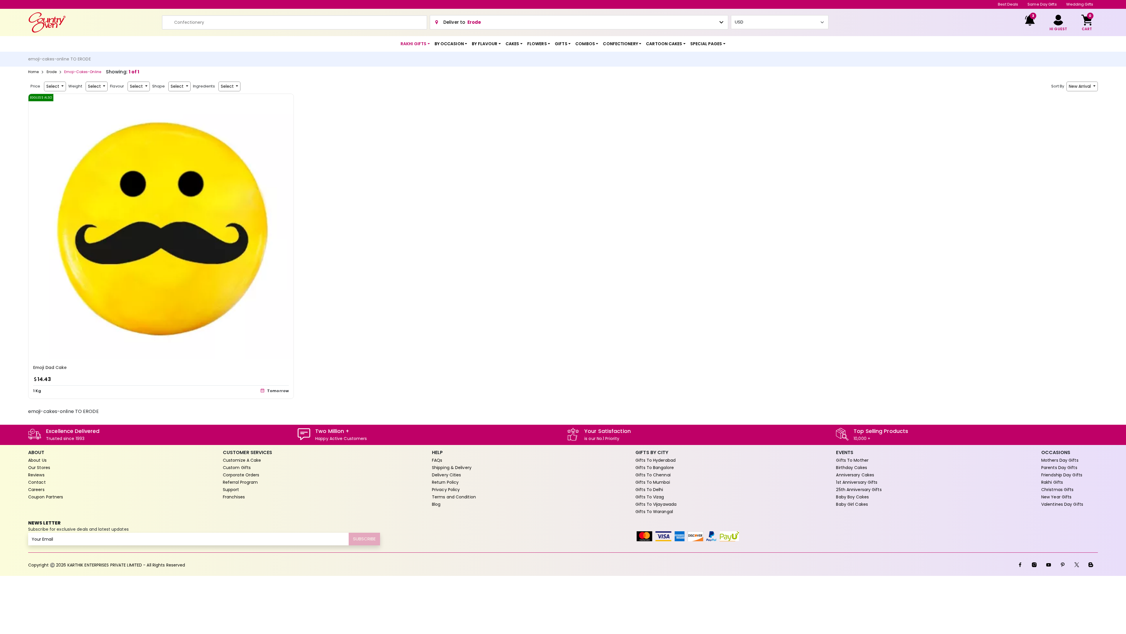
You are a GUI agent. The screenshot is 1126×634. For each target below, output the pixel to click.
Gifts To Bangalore (654, 468)
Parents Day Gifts (1059, 468)
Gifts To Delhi (649, 490)
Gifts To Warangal (654, 512)
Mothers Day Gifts (1059, 460)
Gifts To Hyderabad (655, 460)
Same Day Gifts (1042, 4)
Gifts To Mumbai (652, 482)
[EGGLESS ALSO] (161, 226)
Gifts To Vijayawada (655, 504)
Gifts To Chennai (653, 475)
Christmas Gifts (1057, 490)
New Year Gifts (1056, 497)
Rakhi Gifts (1052, 482)
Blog (436, 504)
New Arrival (1080, 86)
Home (33, 71)
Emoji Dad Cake (50, 367)
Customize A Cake (242, 460)
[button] (415, 43)
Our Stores (39, 468)
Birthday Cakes (851, 468)
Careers (36, 490)
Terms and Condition (454, 497)
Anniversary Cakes (855, 475)
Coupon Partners (45, 497)
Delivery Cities (446, 475)
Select (53, 86)
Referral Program (240, 482)
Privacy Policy (446, 490)
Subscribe (364, 539)
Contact (37, 482)
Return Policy (445, 482)
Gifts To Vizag (649, 497)
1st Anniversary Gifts (856, 482)
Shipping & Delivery (452, 468)
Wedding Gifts (1079, 4)
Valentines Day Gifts (1062, 504)
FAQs (437, 460)
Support (231, 490)
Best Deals (1008, 4)
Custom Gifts (237, 468)
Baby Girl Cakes (852, 504)
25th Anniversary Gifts (858, 490)
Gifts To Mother (852, 460)
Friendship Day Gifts (1061, 475)
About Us (37, 460)
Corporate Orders (241, 475)
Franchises (234, 497)
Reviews (36, 475)
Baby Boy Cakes (852, 497)
